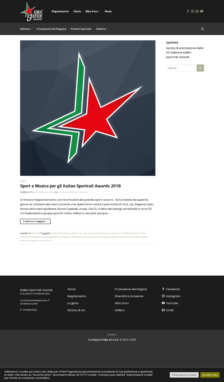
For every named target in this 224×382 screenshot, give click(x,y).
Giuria (77, 11)
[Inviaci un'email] (197, 11)
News (108, 11)
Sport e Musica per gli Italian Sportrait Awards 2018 (70, 186)
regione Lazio (37, 240)
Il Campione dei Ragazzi (51, 28)
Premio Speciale (81, 28)
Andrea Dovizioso (61, 233)
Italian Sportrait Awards (73, 192)
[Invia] (200, 68)
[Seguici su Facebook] (188, 11)
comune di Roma (98, 233)
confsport (114, 233)
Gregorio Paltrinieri (71, 236)
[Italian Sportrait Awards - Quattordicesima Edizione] (33, 11)
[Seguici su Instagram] (192, 11)
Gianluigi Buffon (51, 236)
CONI (142, 233)
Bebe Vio (77, 233)
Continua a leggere (35, 221)
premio (24, 240)
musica (143, 236)
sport (49, 240)
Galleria (101, 28)
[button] (202, 28)
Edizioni (25, 28)
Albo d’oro (91, 11)
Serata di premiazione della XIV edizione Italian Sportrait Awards (184, 52)
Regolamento (60, 11)
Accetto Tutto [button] (210, 375)
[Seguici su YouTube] (201, 11)
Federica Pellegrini (30, 236)
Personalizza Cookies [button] (184, 375)
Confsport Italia (129, 233)
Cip (85, 233)
